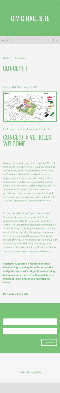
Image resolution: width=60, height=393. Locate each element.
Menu (10, 40)
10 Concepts (19, 57)
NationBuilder (36, 372)
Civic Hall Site (30, 18)
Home (6, 57)
